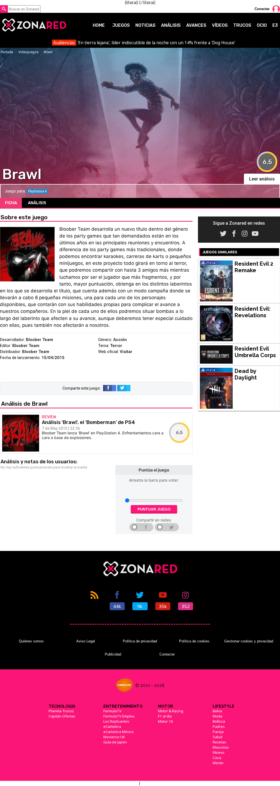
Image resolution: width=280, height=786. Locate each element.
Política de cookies (194, 641)
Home (99, 25)
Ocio (262, 25)
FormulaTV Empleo (119, 716)
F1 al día (165, 716)
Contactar (167, 654)
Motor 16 (165, 721)
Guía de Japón (115, 742)
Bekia (217, 710)
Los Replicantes (116, 721)
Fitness (218, 752)
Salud (217, 736)
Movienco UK (114, 736)
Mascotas (221, 747)
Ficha (11, 202)
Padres (219, 726)
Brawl (48, 52)
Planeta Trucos (61, 710)
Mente (218, 762)
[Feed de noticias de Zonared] (94, 600)
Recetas (219, 742)
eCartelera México (118, 731)
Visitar (126, 351)
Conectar (262, 9)
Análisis (171, 25)
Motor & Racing (170, 710)
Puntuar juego (154, 509)
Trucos (242, 25)
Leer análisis (262, 179)
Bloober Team (39, 339)
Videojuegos (28, 52)
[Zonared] (34, 25)
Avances (196, 25)
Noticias (145, 25)
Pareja (218, 731)
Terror (116, 345)
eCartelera (112, 726)
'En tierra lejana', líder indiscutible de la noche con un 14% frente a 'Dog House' (144, 43)
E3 (275, 25)
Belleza (219, 721)
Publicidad (113, 654)
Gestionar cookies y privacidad (248, 641)
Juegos (121, 25)
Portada (7, 52)
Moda (217, 716)
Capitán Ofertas (62, 716)
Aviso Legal (85, 641)
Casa (217, 757)
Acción (120, 339)
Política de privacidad (140, 641)
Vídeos (220, 25)
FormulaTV (112, 710)
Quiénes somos (31, 641)
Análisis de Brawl (24, 403)
